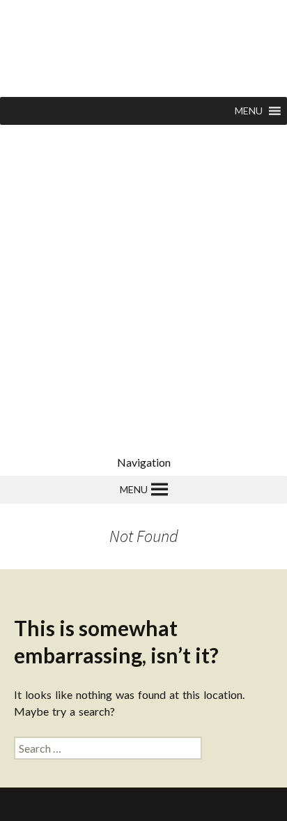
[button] (249, 111)
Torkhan (109, 804)
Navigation (144, 462)
